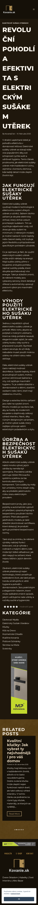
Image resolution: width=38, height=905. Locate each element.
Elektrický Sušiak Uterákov (15, 23)
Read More (15, 814)
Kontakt (30, 853)
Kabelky (23, 877)
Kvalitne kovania (10, 638)
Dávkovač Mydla (10, 619)
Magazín (8, 853)
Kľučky (5, 627)
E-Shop (19, 853)
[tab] (15, 829)
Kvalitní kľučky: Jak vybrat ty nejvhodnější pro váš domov (19, 751)
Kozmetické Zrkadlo (12, 634)
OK (19, 899)
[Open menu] (34, 9)
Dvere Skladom (10, 877)
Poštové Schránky (11, 641)
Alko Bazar (18, 880)
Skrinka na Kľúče (10, 645)
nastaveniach (15, 893)
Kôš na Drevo (9, 630)
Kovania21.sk (10, 134)
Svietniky (7, 648)
